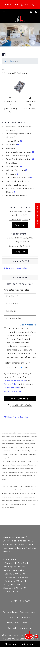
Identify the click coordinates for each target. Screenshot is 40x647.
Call (8, 367)
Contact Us (27, 623)
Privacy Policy (10, 384)
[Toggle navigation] (4, 12)
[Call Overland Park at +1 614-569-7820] (36, 12)
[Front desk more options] (36, 636)
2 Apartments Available (15, 268)
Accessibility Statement (19, 628)
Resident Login (10, 612)
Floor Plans (8, 61)
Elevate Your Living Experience (20, 644)
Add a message (28, 325)
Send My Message (20, 398)
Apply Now (21, 225)
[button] (20, 4)
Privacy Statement (13, 391)
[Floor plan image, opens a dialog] (20, 86)
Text (16, 367)
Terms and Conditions (15, 380)
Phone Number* (14, 318)
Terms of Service (12, 388)
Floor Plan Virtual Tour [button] (18, 417)
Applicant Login (27, 612)
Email (25, 367)
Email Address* (13, 311)
